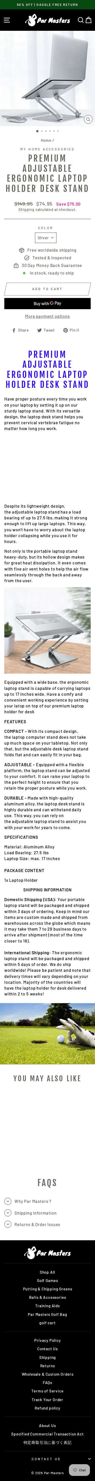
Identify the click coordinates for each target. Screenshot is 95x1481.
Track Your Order (47, 1399)
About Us (47, 1425)
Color (45, 228)
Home (46, 140)
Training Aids (47, 1305)
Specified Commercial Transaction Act (47, 1434)
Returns (47, 1365)
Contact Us (47, 1348)
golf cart (47, 1322)
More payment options (47, 316)
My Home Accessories (47, 149)
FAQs (47, 1382)
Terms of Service (47, 1391)
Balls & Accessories (47, 1297)
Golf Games (47, 1280)
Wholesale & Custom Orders (47, 1374)
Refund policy (47, 1408)
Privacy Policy (47, 1340)
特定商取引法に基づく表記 (48, 1442)
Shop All (47, 1272)
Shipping (26, 209)
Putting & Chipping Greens (47, 1289)
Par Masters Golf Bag (47, 1314)
